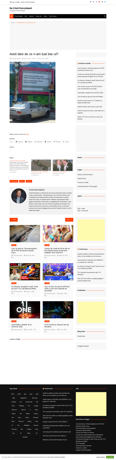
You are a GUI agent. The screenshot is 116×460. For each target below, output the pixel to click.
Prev (14, 219)
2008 (19, 394)
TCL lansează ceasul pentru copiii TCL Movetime (57, 411)
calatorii (13, 402)
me (21, 413)
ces (21, 402)
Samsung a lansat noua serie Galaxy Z (54, 435)
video (28, 433)
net (13, 417)
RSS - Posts (81, 208)
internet (23, 409)
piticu (13, 421)
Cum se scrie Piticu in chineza (85, 432)
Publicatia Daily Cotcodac (83, 445)
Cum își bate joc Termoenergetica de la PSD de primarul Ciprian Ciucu (24, 251)
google (36, 405)
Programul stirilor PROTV (83, 430)
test (22, 429)
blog (13, 398)
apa (25, 394)
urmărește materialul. (59, 457)
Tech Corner (53, 16)
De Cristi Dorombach (21, 8)
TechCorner (83, 249)
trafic (36, 429)
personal (35, 417)
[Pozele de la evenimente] (63, 165)
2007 (12, 394)
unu (13, 433)
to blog (46, 58)
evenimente (29, 402)
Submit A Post (82, 178)
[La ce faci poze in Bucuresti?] (20, 166)
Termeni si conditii (14, 2)
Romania (14, 429)
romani (36, 425)
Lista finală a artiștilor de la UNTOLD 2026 (90, 92)
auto (31, 394)
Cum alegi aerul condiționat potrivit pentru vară (57, 432)
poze (29, 181)
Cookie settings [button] (100, 457)
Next (68, 219)
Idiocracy (14, 409)
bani (37, 394)
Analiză (31, 16)
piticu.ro (21, 421)
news (19, 417)
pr (12, 425)
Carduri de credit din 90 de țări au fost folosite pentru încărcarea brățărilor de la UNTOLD (57, 251)
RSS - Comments (83, 210)
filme (13, 405)
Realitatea (26, 425)
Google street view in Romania (39, 171)
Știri (26, 16)
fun (22, 181)
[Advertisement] (58, 36)
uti (21, 433)
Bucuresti (14, 181)
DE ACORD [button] (110, 457)
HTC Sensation (80, 443)
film (37, 402)
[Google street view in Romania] (41, 165)
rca (18, 425)
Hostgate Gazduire (83, 346)
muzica (36, 413)
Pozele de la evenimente (59, 171)
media (27, 413)
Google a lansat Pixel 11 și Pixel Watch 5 (55, 421)
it (30, 409)
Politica (29, 421)
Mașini (13, 413)
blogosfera (23, 398)
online (27, 417)
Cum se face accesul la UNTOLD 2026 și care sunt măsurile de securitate (56, 289)
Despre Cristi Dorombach (28, 2)
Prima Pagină (18, 16)
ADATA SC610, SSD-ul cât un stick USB (90, 106)
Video (45, 16)
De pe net (39, 16)
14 (34, 58)
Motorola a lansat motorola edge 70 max (55, 439)
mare (36, 409)
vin (36, 433)
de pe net (41, 58)
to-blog (29, 429)
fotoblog (21, 405)
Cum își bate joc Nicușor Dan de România (90, 96)
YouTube (25, 437)
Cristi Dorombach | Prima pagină (87, 186)
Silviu (27, 134)
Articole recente (85, 63)
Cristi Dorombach (16, 58)
